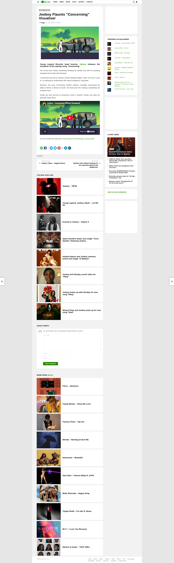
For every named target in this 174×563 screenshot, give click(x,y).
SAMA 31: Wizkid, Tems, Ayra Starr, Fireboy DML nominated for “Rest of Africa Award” (120, 160)
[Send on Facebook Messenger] (51, 148)
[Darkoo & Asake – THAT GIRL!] (49, 547)
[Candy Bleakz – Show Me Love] (49, 404)
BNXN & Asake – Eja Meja (122, 53)
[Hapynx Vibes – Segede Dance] (2, 281)
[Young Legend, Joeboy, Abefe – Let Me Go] (49, 204)
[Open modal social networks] (69, 148)
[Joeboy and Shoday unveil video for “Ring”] (49, 275)
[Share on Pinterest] (59, 148)
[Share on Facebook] (45, 148)
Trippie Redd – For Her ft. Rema (77, 511)
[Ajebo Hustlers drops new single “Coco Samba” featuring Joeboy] (49, 240)
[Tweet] (55, 148)
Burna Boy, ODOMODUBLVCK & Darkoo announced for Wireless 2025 (122, 171)
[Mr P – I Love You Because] (49, 529)
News (111, 149)
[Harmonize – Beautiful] (49, 457)
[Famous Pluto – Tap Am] (49, 422)
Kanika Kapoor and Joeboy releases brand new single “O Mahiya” (79, 257)
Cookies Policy (122, 560)
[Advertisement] (121, 20)
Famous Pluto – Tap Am (73, 422)
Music (50, 375)
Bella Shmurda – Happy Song (76, 493)
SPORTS (81, 2)
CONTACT (89, 2)
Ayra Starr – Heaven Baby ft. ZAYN (78, 475)
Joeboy (82, 64)
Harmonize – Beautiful (73, 458)
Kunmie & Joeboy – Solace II (76, 222)
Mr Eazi (119, 559)
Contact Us (106, 560)
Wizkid (101, 559)
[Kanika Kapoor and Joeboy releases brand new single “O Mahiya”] (49, 258)
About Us (98, 560)
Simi (124, 559)
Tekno (113, 559)
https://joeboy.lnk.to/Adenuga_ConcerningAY (78, 139)
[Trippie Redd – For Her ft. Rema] (49, 511)
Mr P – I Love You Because (75, 529)
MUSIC (68, 2)
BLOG (74, 2)
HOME (55, 2)
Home (89, 559)
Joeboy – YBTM (70, 186)
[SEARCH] (134, 2)
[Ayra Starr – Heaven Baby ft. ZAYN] (49, 475)
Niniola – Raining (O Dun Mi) (75, 440)
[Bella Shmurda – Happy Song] (49, 493)
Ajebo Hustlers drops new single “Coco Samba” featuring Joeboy (81, 240)
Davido (95, 559)
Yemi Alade (91, 560)
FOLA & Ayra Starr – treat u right (124, 89)
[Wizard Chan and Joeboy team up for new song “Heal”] (49, 311)
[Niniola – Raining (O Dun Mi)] (49, 440)
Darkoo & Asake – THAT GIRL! (76, 547)
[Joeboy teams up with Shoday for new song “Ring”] (49, 293)
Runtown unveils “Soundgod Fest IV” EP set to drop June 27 (121, 182)
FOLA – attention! (71, 386)
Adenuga (91, 78)
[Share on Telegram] (65, 148)
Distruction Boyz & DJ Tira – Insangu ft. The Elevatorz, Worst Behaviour (124, 84)
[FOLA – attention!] (49, 386)
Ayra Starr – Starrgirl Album (122, 57)
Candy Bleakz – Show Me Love (77, 404)
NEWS (62, 2)
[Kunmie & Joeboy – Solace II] (49, 222)
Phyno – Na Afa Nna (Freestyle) (124, 72)
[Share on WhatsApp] (41, 148)
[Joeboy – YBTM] (49, 186)
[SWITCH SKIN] (136, 1)
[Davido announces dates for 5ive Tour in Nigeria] (121, 147)
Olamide (107, 559)
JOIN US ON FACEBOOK (117, 192)
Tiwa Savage (130, 559)
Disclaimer (113, 560)
